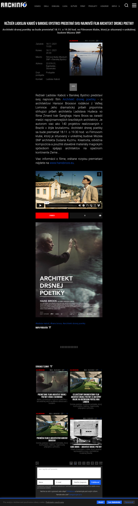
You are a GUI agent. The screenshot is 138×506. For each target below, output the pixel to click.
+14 (67, 414)
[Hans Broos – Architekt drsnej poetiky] (86, 432)
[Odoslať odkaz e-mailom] (92, 463)
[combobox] (126, 5)
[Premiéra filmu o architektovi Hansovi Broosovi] (52, 425)
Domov (37, 6)
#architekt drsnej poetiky (74, 323)
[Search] (126, 5)
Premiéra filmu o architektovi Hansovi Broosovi (52, 439)
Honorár (104, 6)
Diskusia (55, 6)
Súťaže (74, 6)
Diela (46, 6)
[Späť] (37, 463)
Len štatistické (114, 502)
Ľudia (65, 6)
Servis (114, 6)
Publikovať (95, 482)
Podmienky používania (55, 502)
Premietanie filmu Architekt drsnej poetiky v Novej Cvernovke (52, 396)
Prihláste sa (71, 491)
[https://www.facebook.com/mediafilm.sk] (73, 87)
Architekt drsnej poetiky (79, 99)
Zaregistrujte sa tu (75, 495)
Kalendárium (74, 41)
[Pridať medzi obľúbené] (96, 463)
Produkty (92, 6)
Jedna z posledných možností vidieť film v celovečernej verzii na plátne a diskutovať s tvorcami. (52, 401)
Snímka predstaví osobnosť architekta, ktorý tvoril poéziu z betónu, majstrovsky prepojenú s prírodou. (86, 406)
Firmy (82, 6)
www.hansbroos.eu (62, 163)
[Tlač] (88, 463)
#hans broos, (56, 323)
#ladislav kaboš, (43, 323)
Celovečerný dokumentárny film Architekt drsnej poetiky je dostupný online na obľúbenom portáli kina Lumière (86, 398)
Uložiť (100, 502)
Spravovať (129, 502)
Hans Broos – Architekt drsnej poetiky (86, 447)
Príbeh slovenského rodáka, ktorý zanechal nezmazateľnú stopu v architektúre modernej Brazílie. (86, 451)
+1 (67, 370)
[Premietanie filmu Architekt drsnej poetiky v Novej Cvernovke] (52, 382)
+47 (100, 418)
